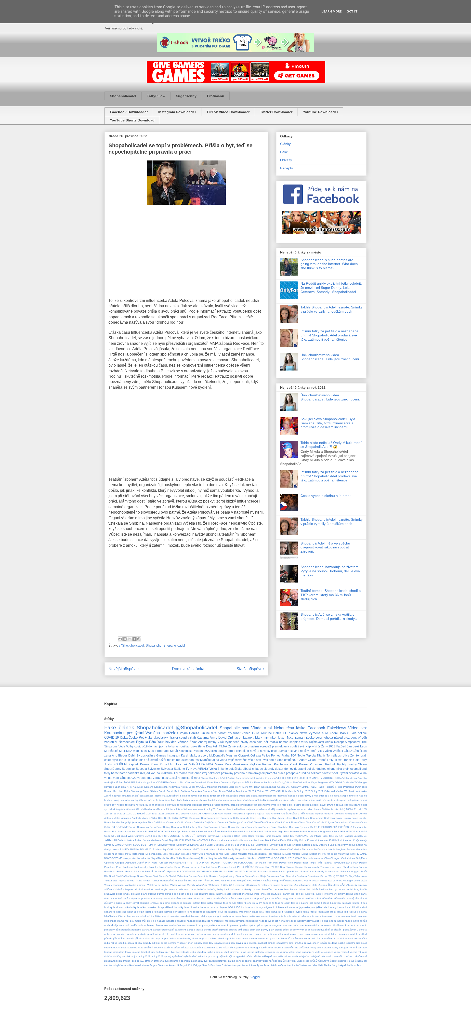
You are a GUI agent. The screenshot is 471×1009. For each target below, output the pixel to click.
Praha (285, 755)
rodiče (294, 938)
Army (213, 737)
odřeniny (149, 925)
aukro (187, 889)
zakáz (329, 956)
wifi (235, 809)
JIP (342, 836)
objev (117, 925)
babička (201, 889)
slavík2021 (242, 943)
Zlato (314, 885)
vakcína (361, 773)
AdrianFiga (239, 813)
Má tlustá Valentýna (338, 853)
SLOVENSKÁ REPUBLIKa (211, 871)
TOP (294, 755)
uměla (156, 809)
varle (317, 952)
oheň (158, 925)
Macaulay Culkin (165, 849)
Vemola (292, 791)
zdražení (348, 956)
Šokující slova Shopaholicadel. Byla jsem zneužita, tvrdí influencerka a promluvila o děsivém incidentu (328, 423)
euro (325, 733)
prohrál (277, 934)
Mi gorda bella (153, 853)
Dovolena (226, 782)
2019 (295, 778)
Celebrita (199, 822)
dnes (197, 898)
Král (331, 840)
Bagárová (194, 818)
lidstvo (270, 800)
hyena (223, 907)
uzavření (270, 952)
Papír (321, 786)
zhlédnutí (109, 960)
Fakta (271, 782)
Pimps (312, 862)
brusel (126, 893)
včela (249, 956)
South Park (173, 791)
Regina (299, 867)
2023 (161, 813)
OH (282, 858)
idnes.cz (250, 907)
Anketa (310, 813)
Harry (363, 759)
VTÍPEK (257, 880)
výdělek (338, 750)
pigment (223, 929)
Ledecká (219, 844)
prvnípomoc (311, 934)
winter (288, 956)
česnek (137, 965)
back (226, 889)
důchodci (324, 795)
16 (111, 813)
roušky (304, 750)
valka (292, 952)
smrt (245, 728)
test (197, 759)
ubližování (147, 809)
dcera (254, 795)
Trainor (155, 880)
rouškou (328, 938)
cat (196, 893)
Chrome (269, 822)
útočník (307, 960)
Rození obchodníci (155, 871)
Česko (133, 737)
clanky (286, 893)
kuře (239, 800)
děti (266, 741)
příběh (362, 737)
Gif (365, 831)
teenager (255, 947)
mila (289, 916)
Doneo (266, 827)
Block (296, 818)
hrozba (195, 907)
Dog (209, 746)
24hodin (170, 813)
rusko (193, 746)
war (275, 956)
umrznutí (235, 952)
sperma (348, 804)
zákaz (348, 750)
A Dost (193, 813)
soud (364, 943)
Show (140, 876)
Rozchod (118, 791)
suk (192, 947)
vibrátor (362, 952)
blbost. (247, 768)
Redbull (330, 764)
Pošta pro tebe (191, 867)
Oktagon (335, 858)
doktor (279, 768)
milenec (305, 916)
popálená (152, 934)
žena (107, 755)
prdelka (240, 934)
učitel (184, 809)
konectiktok (179, 911)
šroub (267, 965)
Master (274, 849)
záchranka (187, 960)
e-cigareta (119, 903)
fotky (107, 773)
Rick (364, 786)
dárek (318, 898)
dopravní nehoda (287, 795)
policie (362, 733)
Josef (165, 840)
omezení (192, 925)
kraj (241, 911)
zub (167, 960)
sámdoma (209, 947)
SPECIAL (233, 871)
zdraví (157, 777)
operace (233, 925)
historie (325, 903)
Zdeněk (108, 795)
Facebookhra (189, 831)
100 (284, 778)
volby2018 (212, 809)
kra (225, 911)
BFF (133, 782)
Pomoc (275, 755)
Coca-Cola (318, 822)
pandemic (361, 925)
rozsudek (339, 938)
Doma (224, 827)
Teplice (122, 880)
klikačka (356, 907)
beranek (278, 889)
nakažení (180, 920)
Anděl (284, 813)
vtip (308, 746)
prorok (285, 934)
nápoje (349, 920)
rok (279, 804)
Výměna (314, 733)
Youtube (266, 733)
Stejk (263, 876)
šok (342, 809)
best (286, 889)
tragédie (121, 809)
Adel (220, 813)
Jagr (117, 786)
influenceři (282, 907)
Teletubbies (110, 880)
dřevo (337, 898)
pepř (215, 929)
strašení (148, 947)
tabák (112, 809)
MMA (209, 764)
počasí (199, 934)
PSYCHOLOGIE (243, 862)
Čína (356, 750)
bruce (119, 893)
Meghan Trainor (345, 849)
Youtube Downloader (320, 112)
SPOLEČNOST (247, 871)
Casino (189, 822)
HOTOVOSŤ (188, 836)
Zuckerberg (314, 737)
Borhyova (329, 818)
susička (199, 947)
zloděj (271, 809)
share (315, 804)
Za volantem (265, 885)
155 (364, 809)
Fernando (271, 831)
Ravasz (290, 867)
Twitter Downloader (276, 112)
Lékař (192, 786)
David (222, 737)
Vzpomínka (117, 885)
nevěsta (240, 920)
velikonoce (327, 952)
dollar (250, 898)
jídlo (246, 750)
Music (152, 750)
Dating (166, 827)
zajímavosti (316, 741)
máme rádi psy (125, 920)
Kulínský (339, 840)
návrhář (357, 920)
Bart (153, 782)
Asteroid (109, 818)
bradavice (109, 893)
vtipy (321, 750)
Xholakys (251, 885)
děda (330, 898)
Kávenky (109, 844)
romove (303, 938)
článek (126, 727)
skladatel (219, 943)
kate (173, 800)
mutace (362, 916)
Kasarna (203, 737)
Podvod (267, 764)
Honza (260, 836)
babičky (212, 889)
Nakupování (129, 858)
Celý (207, 822)
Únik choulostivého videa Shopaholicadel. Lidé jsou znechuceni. (330, 357)
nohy (113, 804)
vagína (284, 952)
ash (181, 889)
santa (131, 943)
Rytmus (171, 871)
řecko (169, 965)
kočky (219, 800)
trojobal (145, 952)
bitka (213, 750)
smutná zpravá (335, 804)
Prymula (142, 742)
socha (341, 943)
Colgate (329, 822)
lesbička (118, 916)
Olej (288, 786)
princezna (260, 934)
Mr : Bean (255, 786)
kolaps (149, 911)
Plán (355, 862)
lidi (176, 773)
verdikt (345, 952)
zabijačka (304, 956)
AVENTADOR (209, 813)
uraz (243, 952)
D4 (113, 827)
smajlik (271, 943)
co (302, 893)
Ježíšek (108, 840)
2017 (154, 813)
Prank (294, 764)
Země (232, 746)
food (277, 903)
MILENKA (125, 750)
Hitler (237, 836)
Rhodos (347, 867)
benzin (202, 795)
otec (142, 759)
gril (311, 903)
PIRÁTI (206, 862)
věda (222, 809)
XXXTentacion (237, 885)
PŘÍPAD (249, 867)
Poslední (128, 867)
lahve (340, 911)
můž (324, 800)
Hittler (244, 836)
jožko (319, 907)
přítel (138, 938)
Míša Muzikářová (236, 764)
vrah (116, 777)
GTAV (349, 831)
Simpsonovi (353, 741)
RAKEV (269, 867)
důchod (321, 768)
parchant (147, 929)
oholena (166, 925)
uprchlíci (165, 809)
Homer (251, 836)
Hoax (280, 737)
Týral (206, 880)
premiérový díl (255, 773)
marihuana (228, 916)
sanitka (122, 943)
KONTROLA (203, 840)
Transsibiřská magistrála (173, 880)
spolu (336, 773)
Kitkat (290, 840)
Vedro (307, 880)
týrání (139, 733)
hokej (116, 800)
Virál (221, 741)
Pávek (240, 867)
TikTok (223, 746)
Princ (339, 786)
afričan (108, 889)
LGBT (144, 844)
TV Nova (191, 768)
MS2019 (149, 849)
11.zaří (358, 809)
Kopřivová (174, 786)
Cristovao (354, 822)
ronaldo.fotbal (315, 938)
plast (252, 929)
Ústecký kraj (289, 960)
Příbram (259, 867)
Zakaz (276, 885)
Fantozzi (238, 831)
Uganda (231, 880)
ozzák (327, 925)
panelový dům (112, 929)
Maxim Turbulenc (303, 849)
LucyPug (324, 844)
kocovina (121, 911)
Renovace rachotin (330, 867)
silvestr (326, 773)
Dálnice (249, 782)
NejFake (255, 764)
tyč (178, 952)
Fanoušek (226, 831)
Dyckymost (238, 782)
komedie (158, 911)
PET (191, 862)
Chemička (259, 822)
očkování (341, 925)
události (218, 952)
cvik (326, 893)
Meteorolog (138, 853)
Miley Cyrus (198, 853)
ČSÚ (314, 960)
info (150, 800)
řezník (175, 965)
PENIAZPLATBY (178, 862)
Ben (259, 818)
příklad (363, 934)
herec (115, 773)
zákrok (248, 960)
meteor (274, 916)
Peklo (290, 862)
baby (220, 889)
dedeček (176, 898)
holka (127, 907)
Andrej (202, 741)
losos (139, 916)
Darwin (132, 827)
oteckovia (305, 925)
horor (123, 773)
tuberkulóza (157, 952)
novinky (265, 750)
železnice (305, 965)
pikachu (233, 929)
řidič (187, 965)
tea (247, 947)
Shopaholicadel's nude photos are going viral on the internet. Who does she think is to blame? (329, 264)
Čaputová (323, 960)
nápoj (340, 920)
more (337, 916)
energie (230, 750)
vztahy (214, 956)
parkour (157, 929)
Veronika (337, 880)
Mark (258, 737)
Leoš (356, 746)
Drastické (283, 827)
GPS (342, 831)
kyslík (299, 911)
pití (240, 929)
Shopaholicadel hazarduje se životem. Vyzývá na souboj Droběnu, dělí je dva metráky (330, 571)
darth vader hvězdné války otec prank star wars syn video (137, 898)
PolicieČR (330, 786)
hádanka (133, 773)
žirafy (335, 965)
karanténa (164, 800)
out (322, 925)
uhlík (226, 952)
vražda (243, 759)
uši (277, 952)
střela (177, 947)
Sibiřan (154, 791)
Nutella (218, 858)
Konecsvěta (161, 786)
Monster (242, 853)
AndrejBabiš (111, 782)
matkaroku (255, 916)
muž (191, 773)
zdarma (263, 809)
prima (226, 804)
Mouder (286, 853)
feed (225, 903)
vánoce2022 (128, 777)
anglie (164, 889)
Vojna (184, 733)
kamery (332, 907)
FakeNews (336, 728)
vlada (223, 759)
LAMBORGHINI (123, 844)
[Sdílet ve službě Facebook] (134, 639)
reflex (213, 938)
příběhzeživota (248, 804)
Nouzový (195, 858)
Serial (146, 791)
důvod (363, 898)
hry (136, 800)
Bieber (122, 755)
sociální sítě (353, 943)
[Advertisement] (186, 259)
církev (341, 893)
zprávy (140, 960)
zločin (119, 960)
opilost (259, 925)
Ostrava (255, 755)
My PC (322, 853)
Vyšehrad (329, 791)
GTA (331, 782)
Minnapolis (212, 853)
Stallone (185, 791)
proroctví (271, 773)
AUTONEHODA (332, 778)
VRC (249, 880)
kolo (185, 800)
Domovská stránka (188, 669)
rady (157, 938)
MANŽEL (201, 786)
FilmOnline (299, 782)
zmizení (127, 960)
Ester (128, 831)
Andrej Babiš (338, 733)
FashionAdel (251, 831)
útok (165, 777)
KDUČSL (179, 840)
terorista (278, 947)
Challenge (234, 822)
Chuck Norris (290, 822)
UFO (217, 880)
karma (341, 907)
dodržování (219, 898)
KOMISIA (190, 840)
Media (331, 849)
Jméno (138, 840)
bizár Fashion (320, 889)
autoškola (235, 768)
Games (161, 755)
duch (301, 795)
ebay (128, 903)
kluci (364, 907)
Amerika (362, 778)
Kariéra (228, 840)
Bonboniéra (316, 818)
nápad (333, 920)
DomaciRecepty (237, 827)
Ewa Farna (138, 831)
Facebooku (260, 782)
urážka (250, 952)
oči (333, 925)
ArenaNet (329, 813)
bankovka (191, 795)
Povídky (153, 867)
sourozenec (111, 947)
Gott (356, 759)
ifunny (259, 907)
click (292, 893)
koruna (155, 773)
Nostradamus (268, 786)
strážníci (168, 947)
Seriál (174, 750)
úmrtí (287, 759)
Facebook (316, 728)
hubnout (214, 907)
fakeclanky (160, 737)
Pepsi (297, 862)
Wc (346, 791)
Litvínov (274, 844)
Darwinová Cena (146, 827)
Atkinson (126, 818)
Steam (362, 764)
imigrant (268, 907)
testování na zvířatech (297, 947)
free (298, 903)
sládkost (262, 943)
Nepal (154, 858)
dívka (315, 795)
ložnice (151, 916)
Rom (355, 867)
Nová (204, 858)
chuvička (265, 893)
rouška (184, 746)
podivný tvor (297, 929)
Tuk (200, 880)
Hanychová (213, 836)
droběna (276, 898)
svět (302, 746)
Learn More (331, 11)
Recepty (286, 168)
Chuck (278, 822)
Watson (182, 885)
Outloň (140, 862)
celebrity (110, 759)
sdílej (290, 804)
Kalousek (138, 786)
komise (168, 911)
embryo (154, 903)
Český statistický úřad (342, 960)
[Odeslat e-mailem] (120, 639)
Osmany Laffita (300, 786)
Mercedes (361, 849)
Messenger (110, 853)
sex (364, 728)
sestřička (307, 804)
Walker (165, 885)
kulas (175, 746)
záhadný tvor (200, 960)
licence (131, 916)
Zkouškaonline (302, 885)
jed (148, 773)
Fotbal (303, 831)
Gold (117, 836)
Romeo (363, 867)
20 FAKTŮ (139, 813)
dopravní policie (304, 768)
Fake (284, 152)
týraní (204, 759)
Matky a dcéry (198, 755)
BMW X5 (183, 818)
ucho (210, 952)
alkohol (138, 889)
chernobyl (247, 893)
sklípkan (230, 943)
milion (293, 800)
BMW (175, 818)
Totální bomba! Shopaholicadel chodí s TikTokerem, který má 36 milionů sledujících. (331, 595)
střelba (185, 947)
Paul (275, 862)
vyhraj (167, 956)
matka (274, 741)
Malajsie (187, 849)
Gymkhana (151, 836)
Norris (186, 858)
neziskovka (252, 920)
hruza (131, 800)
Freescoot (313, 831)
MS (142, 849)
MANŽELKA (197, 764)
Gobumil (109, 836)
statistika (132, 947)
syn (106, 809)
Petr (215, 746)
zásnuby (257, 960)
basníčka (267, 889)
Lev (248, 844)
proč (301, 934)
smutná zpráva (303, 943)
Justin (108, 764)
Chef (250, 822)
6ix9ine (185, 813)
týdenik (185, 952)
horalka (141, 907)
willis (280, 956)
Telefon (230, 791)
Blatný (212, 741)
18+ (289, 778)
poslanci (197, 804)
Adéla (329, 741)
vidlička (108, 956)
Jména (130, 840)
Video (353, 728)
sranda (189, 759)
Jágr (171, 840)
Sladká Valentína (178, 876)
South (162, 791)
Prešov (303, 764)
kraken (247, 911)
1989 (129, 813)
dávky (307, 795)
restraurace (255, 938)
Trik (190, 880)
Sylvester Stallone (173, 768)
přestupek (343, 934)
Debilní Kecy (190, 827)
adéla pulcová (359, 885)
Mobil (136, 750)
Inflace (318, 836)
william (241, 809)
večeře (353, 952)
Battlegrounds (241, 818)
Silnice (148, 876)
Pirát (319, 862)
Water (173, 885)
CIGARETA (162, 782)
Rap (282, 867)
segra (164, 943)
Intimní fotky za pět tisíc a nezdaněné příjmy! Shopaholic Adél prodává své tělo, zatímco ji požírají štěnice (329, 335)
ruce (284, 804)
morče (183, 773)
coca (221, 750)
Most (144, 750)
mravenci (346, 916)
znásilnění (281, 809)
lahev (333, 911)
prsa (233, 804)
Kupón (348, 840)
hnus (364, 903)
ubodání (202, 952)
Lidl (253, 844)
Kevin (283, 840)
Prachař (205, 867)
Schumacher (332, 871)
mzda (113, 920)
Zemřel (355, 755)
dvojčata (309, 898)
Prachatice (281, 764)
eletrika (348, 768)
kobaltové (109, 911)
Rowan (120, 871)
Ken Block (265, 840)
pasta (199, 929)
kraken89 (167, 773)
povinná (239, 773)
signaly (198, 943)
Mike (165, 853)
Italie (331, 836)
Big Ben (266, 818)
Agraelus (251, 813)
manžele (284, 800)
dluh (190, 898)
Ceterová (223, 822)
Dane (210, 782)
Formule (294, 831)
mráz (355, 916)
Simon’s (163, 876)
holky (133, 907)
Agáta (260, 813)
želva (314, 965)
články (293, 733)
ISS (311, 836)
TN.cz (289, 737)
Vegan (315, 880)
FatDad (341, 746)
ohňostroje (161, 804)
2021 (309, 778)
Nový (210, 858)
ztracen (149, 960)
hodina (108, 800)
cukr (127, 759)
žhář (320, 965)
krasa (255, 911)
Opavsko (109, 862)
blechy (333, 889)
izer (142, 773)
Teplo (301, 755)
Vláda (256, 728)
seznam (316, 773)
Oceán (281, 786)
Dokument (214, 827)
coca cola (256, 741)
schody (147, 943)
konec (246, 733)
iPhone (143, 800)
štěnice (291, 965)
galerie (305, 903)
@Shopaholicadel (131, 645)
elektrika (335, 795)
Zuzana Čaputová (328, 885)
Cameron (171, 822)
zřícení (267, 960)
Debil (131, 755)
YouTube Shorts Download (132, 120)
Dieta (217, 782)
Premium (223, 867)
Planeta (327, 862)
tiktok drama (324, 947)
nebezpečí (340, 800)
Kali (221, 840)
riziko (281, 938)
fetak (240, 903)
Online (205, 733)
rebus (180, 759)
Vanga (275, 880)
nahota (170, 920)
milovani (314, 916)
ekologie (144, 903)
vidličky (117, 956)
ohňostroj (201, 773)
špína (260, 965)
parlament (180, 929)
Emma (107, 831)
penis (180, 804)
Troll (195, 880)
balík (182, 795)
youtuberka (144, 777)
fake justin (207, 903)
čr (319, 746)
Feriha (262, 831)
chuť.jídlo (276, 893)
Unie (284, 791)
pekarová (214, 773)
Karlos (236, 840)
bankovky (246, 889)
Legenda (240, 844)
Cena (213, 822)
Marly (231, 849)
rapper (164, 938)
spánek (357, 804)
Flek (286, 831)
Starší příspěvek (250, 669)
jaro (313, 907)
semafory (173, 943)
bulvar (160, 893)
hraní (187, 907)
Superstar (128, 768)
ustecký (259, 952)
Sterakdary (273, 876)
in (274, 907)
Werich (191, 885)
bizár (308, 889)
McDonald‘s (320, 849)
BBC (160, 818)
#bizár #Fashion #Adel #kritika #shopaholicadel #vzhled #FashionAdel (241, 778)
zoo (134, 960)
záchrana (175, 960)
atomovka (160, 795)
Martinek (223, 786)
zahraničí (110, 742)
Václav (339, 791)
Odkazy (286, 160)
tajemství (239, 947)
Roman (108, 791)
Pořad (177, 867)
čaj (365, 960)
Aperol (319, 813)
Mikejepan (174, 853)
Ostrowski (130, 862)
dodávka (231, 898)
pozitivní (190, 934)
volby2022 (144, 956)
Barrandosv (213, 818)
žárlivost (351, 965)
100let (349, 809)
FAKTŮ (153, 831)
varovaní (192, 809)
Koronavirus (114, 733)
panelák (126, 929)
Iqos (325, 836)
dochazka (206, 898)
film (351, 795)
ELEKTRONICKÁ (328, 827)
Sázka (323, 876)
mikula (282, 916)
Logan (283, 844)
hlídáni (356, 903)
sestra (297, 804)
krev (261, 911)
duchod (299, 898)
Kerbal (275, 840)
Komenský (313, 840)
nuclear (149, 804)
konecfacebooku (198, 800)
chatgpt (236, 893)
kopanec (200, 911)
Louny (314, 844)
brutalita (135, 893)
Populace (109, 867)
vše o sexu (255, 759)
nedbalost (204, 920)
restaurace (242, 938)
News (303, 733)
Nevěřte (170, 858)
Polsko (363, 862)
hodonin (118, 907)
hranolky (178, 907)
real (182, 938)
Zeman (299, 737)
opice (252, 925)
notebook (291, 920)
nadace (161, 920)
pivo (274, 750)
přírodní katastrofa (123, 938)
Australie (137, 818)
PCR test (163, 862)
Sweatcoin (314, 876)
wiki (314, 746)
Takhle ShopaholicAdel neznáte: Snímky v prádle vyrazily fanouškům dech (332, 309)
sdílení (156, 943)
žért (359, 965)
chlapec (257, 768)
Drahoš (321, 759)
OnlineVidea (348, 858)
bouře (363, 889)
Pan (256, 862)
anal (157, 889)
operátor (243, 925)
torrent (108, 952)
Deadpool (176, 827)
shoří (190, 943)
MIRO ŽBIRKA (130, 849)
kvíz (280, 911)
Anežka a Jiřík (296, 813)
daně (364, 893)
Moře (245, 786)
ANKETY (317, 778)
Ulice (345, 755)
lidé (276, 800)
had (361, 795)
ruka (356, 938)
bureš (168, 893)
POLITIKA (227, 862)
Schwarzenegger (349, 871)
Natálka (141, 858)
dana (357, 893)
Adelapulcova (349, 778)
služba (253, 943)
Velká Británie (218, 768)
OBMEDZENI (265, 858)
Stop (282, 876)
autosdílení (172, 795)
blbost (222, 733)
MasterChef (286, 849)
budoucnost (213, 795)
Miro (221, 853)
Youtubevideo (166, 742)
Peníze (194, 733)
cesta (228, 893)
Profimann (215, 96)
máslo (138, 920)
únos (299, 960)
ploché (278, 929)
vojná (134, 956)
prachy (215, 934)
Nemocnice (127, 742)
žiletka (327, 965)
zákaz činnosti (236, 960)
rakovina (293, 750)
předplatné (331, 934)
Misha (234, 853)
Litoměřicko (262, 844)
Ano (114, 755)
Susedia (141, 768)
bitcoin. (294, 889)
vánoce (183, 742)
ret (263, 938)
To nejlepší (334, 755)
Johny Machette (152, 840)
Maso (267, 849)
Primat (232, 867)
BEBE (167, 818)
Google (362, 782)
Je (365, 836)
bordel (349, 889)
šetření (246, 965)
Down (274, 827)
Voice (357, 880)
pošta (207, 934)
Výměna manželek (161, 733)
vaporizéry (308, 952)
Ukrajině (241, 880)
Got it (352, 11)
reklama (283, 746)
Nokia (179, 858)
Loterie (306, 844)
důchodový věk (350, 898)
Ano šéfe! (124, 782)
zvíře (255, 733)
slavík (323, 804)
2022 (294, 759)
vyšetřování (189, 956)
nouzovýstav (304, 920)
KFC (129, 786)
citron (242, 795)
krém (267, 911)
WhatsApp (202, 885)
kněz (180, 800)
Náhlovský (229, 858)
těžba (193, 952)
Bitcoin (288, 818)
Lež (115, 750)
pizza (246, 929)
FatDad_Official (283, 782)
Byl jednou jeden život (140, 822)
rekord (220, 938)
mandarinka (187, 916)
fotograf (285, 903)
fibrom (247, 903)
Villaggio (348, 880)
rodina (305, 773)
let (125, 916)
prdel (232, 934)
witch (295, 956)
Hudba (285, 836)
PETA (198, 862)
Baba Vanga (143, 782)
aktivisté (117, 889)
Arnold (363, 813)
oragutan (277, 925)
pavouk (171, 804)
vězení (229, 809)
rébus (114, 943)
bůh (223, 795)
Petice (266, 755)
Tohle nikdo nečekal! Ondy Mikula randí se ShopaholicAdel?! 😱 (331, 445)
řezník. (335, 809)
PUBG (313, 786)
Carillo (180, 822)
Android (275, 813)
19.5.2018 (119, 813)
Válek (150, 885)
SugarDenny (186, 96)
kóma (306, 911)
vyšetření (177, 956)
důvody (108, 903)
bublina (152, 893)
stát (365, 804)
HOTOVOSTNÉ (171, 836)
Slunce (193, 876)
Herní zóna (227, 836)
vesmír (202, 809)
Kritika (184, 786)
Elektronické (360, 827)
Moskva (277, 853)
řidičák (211, 965)
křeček (313, 911)
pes (130, 733)
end (364, 768)
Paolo (262, 862)
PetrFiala (145, 737)
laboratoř (253, 800)
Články (285, 144)
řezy (182, 965)
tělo (138, 809)
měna (305, 800)
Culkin (107, 827)
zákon (309, 809)
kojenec (131, 911)
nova (132, 804)
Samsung (136, 791)
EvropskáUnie (145, 755)
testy (313, 947)
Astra (117, 818)
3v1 (178, 813)
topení (353, 947)
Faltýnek (215, 831)
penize (207, 929)
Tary (351, 876)
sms (291, 943)
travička (136, 952)
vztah (192, 737)
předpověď (293, 773)
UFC (211, 880)
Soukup (213, 876)
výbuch (224, 956)
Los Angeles (294, 844)
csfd (248, 795)
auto (240, 746)
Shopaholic (153, 645)
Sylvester (154, 768)
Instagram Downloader (177, 112)
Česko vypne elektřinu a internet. (326, 496)
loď (144, 916)
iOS (238, 907)
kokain (140, 911)
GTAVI (338, 782)
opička (267, 925)
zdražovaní (360, 956)
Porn (118, 867)
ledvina (363, 911)
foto (355, 795)
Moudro (296, 853)
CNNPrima (159, 822)
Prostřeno (348, 786)
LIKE (171, 764)
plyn (275, 746)
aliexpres (128, 889)
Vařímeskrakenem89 (291, 880)
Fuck (336, 831)
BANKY (153, 818)
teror (270, 947)
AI (199, 813)
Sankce (273, 871)
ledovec (353, 911)
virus (304, 741)
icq (243, 907)
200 (148, 813)
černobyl (114, 965)
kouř (220, 911)
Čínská (359, 960)
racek (145, 938)
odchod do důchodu (132, 925)
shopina (294, 741)
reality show (191, 938)
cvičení (333, 893)
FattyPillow (156, 96)
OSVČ (298, 858)
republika (230, 938)
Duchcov (294, 827)
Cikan (312, 759)
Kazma (144, 764)
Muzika (313, 853)
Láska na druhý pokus (342, 844)
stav (140, 947)
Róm (152, 742)
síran (226, 947)
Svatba (198, 750)
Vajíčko (267, 880)
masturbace (241, 916)
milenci (296, 916)
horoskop (152, 907)
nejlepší (351, 800)
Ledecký (229, 844)
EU (285, 733)
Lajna (203, 844)
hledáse (347, 903)
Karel (184, 755)
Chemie (189, 782)
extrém (196, 903)
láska (124, 737)
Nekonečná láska (290, 728)
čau (106, 965)
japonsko (305, 907)
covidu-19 (141, 746)
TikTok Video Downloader (228, 112)
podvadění (323, 929)
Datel (159, 827)
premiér (249, 934)
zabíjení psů (318, 956)
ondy (200, 925)
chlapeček (232, 795)
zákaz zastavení (218, 960)
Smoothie (202, 876)
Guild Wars (127, 836)
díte (324, 898)
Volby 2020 (303, 791)
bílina (175, 893)
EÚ (146, 831)
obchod (108, 925)
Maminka (212, 786)
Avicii (145, 818)
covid (183, 737)
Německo (241, 858)
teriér (264, 947)
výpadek (241, 956)
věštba (257, 956)
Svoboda (302, 876)
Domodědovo (254, 827)
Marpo (238, 849)
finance (267, 903)
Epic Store (118, 831)
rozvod (349, 938)
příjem (261, 804)
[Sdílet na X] (129, 639)
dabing (349, 893)
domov (288, 768)
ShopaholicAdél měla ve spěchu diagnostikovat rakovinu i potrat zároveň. (325, 547)
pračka (224, 934)
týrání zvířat (348, 773)
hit (365, 795)
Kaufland (254, 840)
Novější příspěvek (124, 669)
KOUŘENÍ (120, 764)
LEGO (136, 844)
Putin (358, 786)
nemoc (283, 741)
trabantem (118, 952)
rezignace (271, 938)
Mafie (178, 849)
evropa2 (265, 746)
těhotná (130, 809)
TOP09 (340, 876)
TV (346, 876)
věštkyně (267, 956)
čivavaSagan (149, 965)
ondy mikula (211, 925)
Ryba (127, 791)
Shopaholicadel (123, 96)
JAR (337, 836)
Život (193, 742)
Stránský (291, 876)
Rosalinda (110, 871)
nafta (330, 800)
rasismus (174, 938)
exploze (187, 903)
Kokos (302, 840)
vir (123, 956)
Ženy (324, 746)
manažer (175, 916)
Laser (210, 844)
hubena (204, 907)
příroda (108, 938)
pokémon (109, 934)
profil (269, 934)
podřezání (336, 929)
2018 (331, 746)
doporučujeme (262, 898)
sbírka (138, 943)
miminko (269, 737)
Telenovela (360, 876)
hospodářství (165, 907)
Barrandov (226, 818)
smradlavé (282, 943)
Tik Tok (253, 791)
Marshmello (256, 849)
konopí (191, 911)
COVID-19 (111, 737)
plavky (264, 929)
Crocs (363, 822)
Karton (244, 840)
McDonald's (217, 755)
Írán (279, 960)
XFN (225, 885)
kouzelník (211, 911)
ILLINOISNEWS (299, 836)
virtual (108, 777)
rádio (107, 943)
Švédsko (227, 965)
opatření (223, 925)
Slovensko (186, 750)
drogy (285, 898)
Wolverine (214, 885)
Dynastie (305, 827)
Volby (129, 746)
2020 (302, 778)
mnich (330, 916)
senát (313, 750)
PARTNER (151, 862)
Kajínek (134, 764)
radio (151, 938)
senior (183, 943)
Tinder (146, 880)
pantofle (136, 929)
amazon (126, 795)
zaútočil (338, 956)
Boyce (339, 818)
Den (200, 827)
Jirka (123, 786)
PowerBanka (166, 867)
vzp (208, 956)
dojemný (242, 898)
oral (285, 925)
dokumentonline (267, 795)
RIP (277, 867)
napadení (192, 920)
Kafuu (214, 840)
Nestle (161, 858)
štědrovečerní (279, 965)
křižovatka (323, 911)
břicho (182, 893)
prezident (350, 737)
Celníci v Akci (177, 782)
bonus (341, 889)
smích (316, 943)
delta (185, 898)
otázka (315, 925)
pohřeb (187, 804)
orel (290, 925)
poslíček (164, 934)
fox (293, 903)
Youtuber (234, 733)
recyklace (204, 938)
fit (273, 903)
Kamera (148, 786)
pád (321, 934)
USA (207, 750)
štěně (201, 746)
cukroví (319, 893)
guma (317, 903)
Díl (311, 827)
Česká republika (179, 777)
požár (162, 759)
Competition (341, 822)
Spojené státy (227, 876)
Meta (128, 853)
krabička (233, 911)
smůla (323, 943)
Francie (347, 759)
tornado (362, 947)
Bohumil (304, 818)
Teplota (311, 755)
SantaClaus (307, 871)
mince (323, 916)
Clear (309, 822)
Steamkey (196, 791)
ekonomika (334, 768)
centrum (203, 893)
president (217, 804)
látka (158, 916)
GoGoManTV (350, 782)
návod (338, 737)
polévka (120, 934)
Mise (227, 853)
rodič (287, 938)
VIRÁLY (203, 768)
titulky (335, 947)
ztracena (159, 960)
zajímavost (252, 809)
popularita (140, 934)
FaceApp (176, 831)
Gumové (139, 836)
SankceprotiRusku (289, 871)
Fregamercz (326, 831)
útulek (317, 809)
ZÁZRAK (345, 885)
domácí (153, 746)
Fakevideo (204, 831)
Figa (280, 831)
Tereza (130, 880)
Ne (148, 858)
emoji (357, 768)
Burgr (124, 822)
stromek (158, 947)
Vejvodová (326, 880)
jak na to (165, 746)
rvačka (363, 938)
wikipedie (269, 759)
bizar (302, 889)
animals (173, 889)
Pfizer (304, 862)
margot (217, 916)
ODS (276, 858)
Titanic (321, 755)
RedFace (163, 750)
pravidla (207, 804)
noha (282, 920)
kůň (245, 800)
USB (223, 880)
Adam (303, 759)
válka (328, 750)
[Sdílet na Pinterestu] (138, 639)
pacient (351, 925)
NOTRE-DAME (358, 853)
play (271, 929)
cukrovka (309, 893)
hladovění (335, 903)
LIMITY (153, 844)
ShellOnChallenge (126, 876)
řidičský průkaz (199, 965)
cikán (119, 759)
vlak (128, 956)
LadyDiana (192, 844)
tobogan (344, 947)
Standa (240, 876)
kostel (211, 800)
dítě (213, 733)
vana (298, 952)
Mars (246, 849)
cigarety (269, 768)
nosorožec (123, 804)
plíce (286, 929)
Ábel (274, 960)
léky (164, 916)
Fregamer (323, 782)
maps (209, 916)
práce (281, 773)
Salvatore (262, 871)
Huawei (276, 836)
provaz (294, 934)
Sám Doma (219, 791)
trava (128, 952)
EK (315, 827)
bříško (190, 893)
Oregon (119, 862)
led (346, 911)
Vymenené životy (236, 741)
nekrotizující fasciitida (223, 920)
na (154, 920)
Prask (214, 867)
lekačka (108, 916)
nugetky (316, 920)
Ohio (327, 858)
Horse (268, 836)
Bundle (116, 822)
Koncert (324, 840)
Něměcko (252, 858)
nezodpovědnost (268, 920)
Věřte (158, 885)
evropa (344, 795)
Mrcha (304, 853)
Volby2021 (317, 791)
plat (258, 929)
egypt (135, 903)
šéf (298, 965)
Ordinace (234, 737)
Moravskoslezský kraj (260, 853)
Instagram (173, 755)
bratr (364, 755)
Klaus (154, 764)
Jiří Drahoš (120, 840)
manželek (200, 916)
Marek (204, 849)
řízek (218, 965)
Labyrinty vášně (166, 844)
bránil (144, 893)
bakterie (235, 889)
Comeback (201, 782)
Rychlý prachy (347, 764)
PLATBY (216, 862)
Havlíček (109, 786)
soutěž (294, 746)
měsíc (312, 800)
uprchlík (175, 809)
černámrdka (126, 965)
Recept (339, 741)
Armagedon (351, 813)
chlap (256, 893)
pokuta (363, 929)
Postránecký (141, 867)
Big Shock (278, 818)
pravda (282, 750)
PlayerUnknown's (342, 862)
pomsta (130, 934)
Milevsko (186, 853)
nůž (365, 920)
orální (296, 925)
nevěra (254, 750)
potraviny (227, 773)
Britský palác (351, 818)
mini (299, 800)
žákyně (342, 965)
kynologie (289, 911)
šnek (253, 965)
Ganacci (358, 831)
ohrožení (176, 925)
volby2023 (157, 956)
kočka (135, 759)
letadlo (262, 800)
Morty (238, 786)
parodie (191, 929)
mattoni (265, 916)
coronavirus (251, 746)
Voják (364, 880)
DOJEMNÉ (122, 827)
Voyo (107, 885)
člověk (161, 965)
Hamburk (201, 836)
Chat (244, 822)
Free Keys (311, 782)
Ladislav (181, 844)
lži (168, 916)
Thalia (138, 880)
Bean (253, 818)
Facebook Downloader (129, 112)
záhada (301, 809)
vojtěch (233, 759)
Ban (203, 818)
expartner (176, 903)
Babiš (277, 733)
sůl (231, 947)
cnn (298, 893)
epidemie (165, 903)
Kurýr (356, 840)
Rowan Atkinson (134, 871)
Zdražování (287, 885)
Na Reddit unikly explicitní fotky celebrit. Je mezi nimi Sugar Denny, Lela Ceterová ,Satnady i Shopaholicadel (331, 287)
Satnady (319, 871)
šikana (195, 777)
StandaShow (252, 876)
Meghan (231, 755)
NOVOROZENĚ (113, 858)
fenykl (232, 903)
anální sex (137, 795)
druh (291, 898)
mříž (318, 800)
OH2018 (289, 858)
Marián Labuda (218, 849)
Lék (185, 764)
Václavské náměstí (135, 885)
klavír (348, 907)
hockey (108, 907)
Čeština (326, 809)
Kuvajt (363, 840)
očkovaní (152, 759)
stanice (122, 947)
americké (149, 889)
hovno (123, 800)
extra (239, 750)
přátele (354, 934)
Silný (155, 876)
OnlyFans (361, 858)
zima (280, 759)
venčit (337, 952)
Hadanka (248, 737)
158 (106, 813)
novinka (140, 804)
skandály (208, 943)
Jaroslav (358, 836)
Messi (121, 853)
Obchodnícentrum (313, 858)
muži (106, 920)
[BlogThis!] (124, 639)
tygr (173, 952)
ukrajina (213, 759)
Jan (349, 746)
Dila (206, 827)
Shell (112, 876)
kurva (274, 911)
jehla (155, 800)
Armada (339, 813)
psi (237, 804)
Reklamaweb (311, 867)
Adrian (228, 813)
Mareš (219, 764)
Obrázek (243, 755)
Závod (117, 795)
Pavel (282, 862)
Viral (268, 728)
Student (207, 791)
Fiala (353, 733)
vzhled (201, 956)
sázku (219, 947)
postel (173, 934)
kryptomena (229, 800)
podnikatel (310, 929)
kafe (325, 907)
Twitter (260, 791)
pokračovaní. (350, 929)
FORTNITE (164, 831)
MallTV (196, 849)
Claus (301, 822)
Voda (121, 746)
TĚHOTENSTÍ (273, 791)
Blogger (254, 977)
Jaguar (349, 836)
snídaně (332, 943)
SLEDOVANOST (186, 871)
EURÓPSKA (345, 827)
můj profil (147, 920)
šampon (236, 965)
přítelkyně (270, 804)
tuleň (167, 952)
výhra (232, 956)
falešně (218, 903)
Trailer (173, 737)
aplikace (149, 795)
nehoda (328, 737)
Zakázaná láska (358, 791)
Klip (296, 840)
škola (363, 750)
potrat (181, 934)
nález (325, 920)
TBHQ (331, 876)
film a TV (257, 903)
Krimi (163, 764)
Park (269, 862)
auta (193, 889)
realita (171, 759)
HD (159, 836)
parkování (168, 929)
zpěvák (292, 809)
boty (356, 889)
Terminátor (242, 791)
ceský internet (216, 893)
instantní (294, 907)
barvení (257, 889)
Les (178, 764)
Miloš (231, 786)
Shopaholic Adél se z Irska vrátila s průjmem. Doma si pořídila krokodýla (329, 616)
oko (184, 925)
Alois (267, 813)
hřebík (232, 907)
